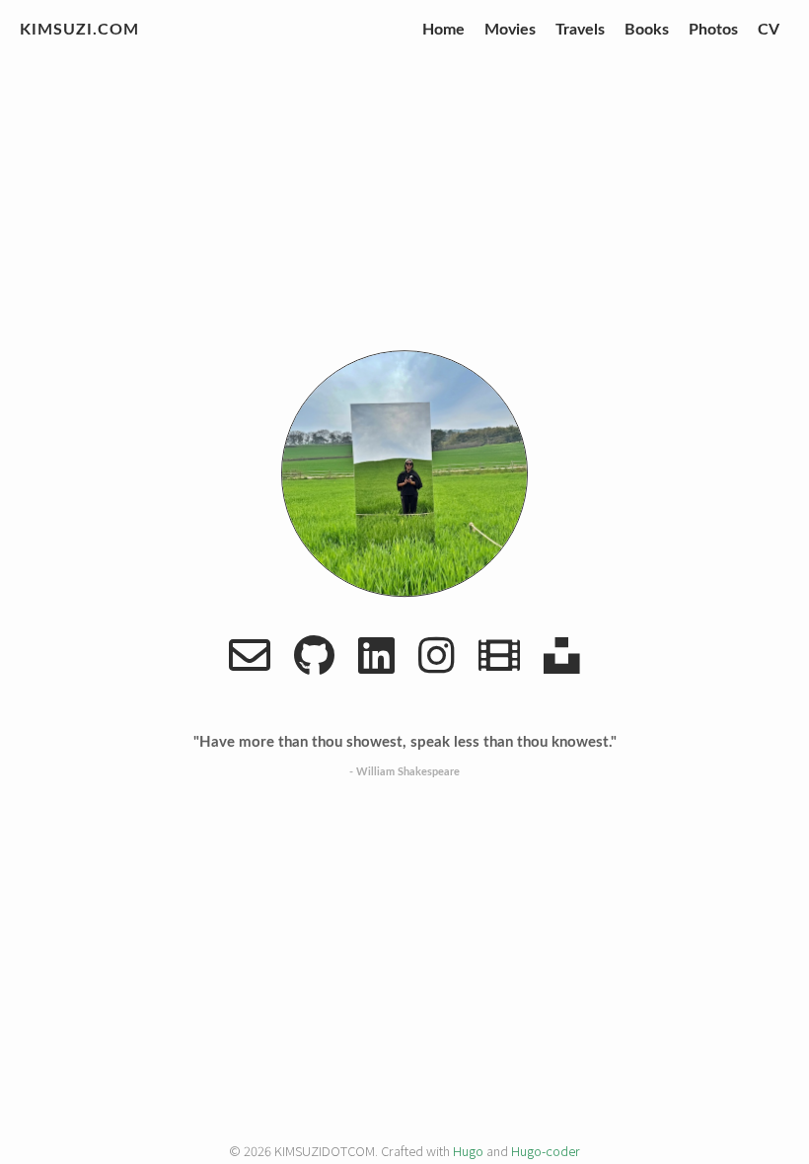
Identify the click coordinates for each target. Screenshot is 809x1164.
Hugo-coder (545, 1150)
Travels (580, 29)
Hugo (468, 1150)
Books (647, 29)
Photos (713, 29)
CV (768, 29)
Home (443, 29)
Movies (510, 29)
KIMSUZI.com (79, 29)
